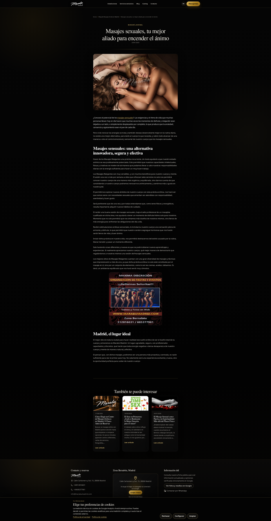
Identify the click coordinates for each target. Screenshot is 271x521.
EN (183, 4)
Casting (145, 4)
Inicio (95, 17)
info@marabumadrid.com (81, 494)
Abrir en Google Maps (135, 497)
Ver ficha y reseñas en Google (178, 486)
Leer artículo (99, 448)
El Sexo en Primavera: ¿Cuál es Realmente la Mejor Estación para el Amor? (133, 420)
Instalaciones (112, 4)
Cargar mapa (135, 492)
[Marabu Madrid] (77, 4)
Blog (138, 4)
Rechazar (166, 516)
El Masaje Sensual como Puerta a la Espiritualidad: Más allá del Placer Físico (164, 419)
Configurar (179, 516)
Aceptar (192, 516)
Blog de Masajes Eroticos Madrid (109, 17)
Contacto (154, 4)
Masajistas (193, 4)
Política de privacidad (81, 517)
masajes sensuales (125, 118)
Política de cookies (99, 517)
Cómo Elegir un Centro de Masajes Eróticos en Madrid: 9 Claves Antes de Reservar (104, 420)
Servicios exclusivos (127, 4)
